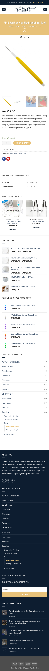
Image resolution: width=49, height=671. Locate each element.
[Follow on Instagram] (8, 480)
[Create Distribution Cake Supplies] (24, 9)
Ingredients (6, 398)
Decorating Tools (34, 26)
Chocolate (6, 375)
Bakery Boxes (7, 366)
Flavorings (6, 389)
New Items (6, 403)
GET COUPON (38, 3)
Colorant (5, 385)
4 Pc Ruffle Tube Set (36, 221)
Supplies (17, 26)
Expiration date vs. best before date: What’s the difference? (26, 631)
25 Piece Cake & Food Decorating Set (13, 222)
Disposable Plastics (11, 419)
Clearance (6, 380)
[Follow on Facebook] (4, 480)
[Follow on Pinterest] (13, 480)
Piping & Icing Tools (13, 430)
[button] (4, 9)
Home (10, 26)
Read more (13, 229)
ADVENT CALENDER (11, 362)
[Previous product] (24, 30)
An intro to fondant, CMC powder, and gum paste (26, 612)
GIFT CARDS (7, 394)
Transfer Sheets (9, 434)
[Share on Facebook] (4, 159)
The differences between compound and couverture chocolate (25, 622)
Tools (24, 26)
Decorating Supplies (11, 416)
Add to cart (22, 143)
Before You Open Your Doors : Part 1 (24, 648)
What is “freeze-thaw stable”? (21, 640)
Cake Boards (7, 371)
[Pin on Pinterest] (8, 159)
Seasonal (5, 407)
